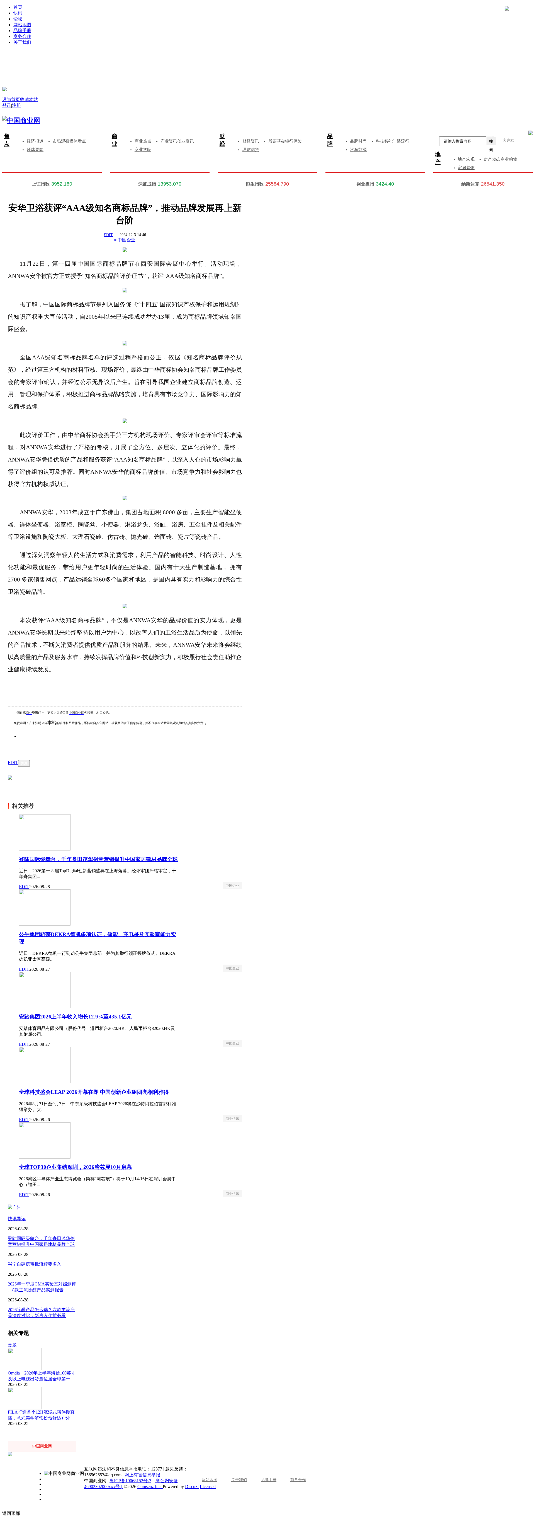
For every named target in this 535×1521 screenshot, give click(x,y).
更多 (12, 1344)
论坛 (17, 18)
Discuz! (192, 1486)
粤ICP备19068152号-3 (130, 1480)
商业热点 (143, 141)
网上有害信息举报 (142, 1474)
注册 (405, 59)
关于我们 (22, 42)
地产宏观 (466, 159)
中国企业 (232, 886)
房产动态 (492, 159)
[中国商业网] (4, 89)
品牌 (330, 140)
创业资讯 (185, 141)
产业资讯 (168, 141)
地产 (438, 158)
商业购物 (508, 159)
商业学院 (143, 149)
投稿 (273, 67)
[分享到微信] (30, 745)
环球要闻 (35, 149)
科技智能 (384, 141)
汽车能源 (358, 149)
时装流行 (401, 141)
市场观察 (61, 141)
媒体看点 (77, 141)
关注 (24, 763)
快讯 (17, 13)
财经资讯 (250, 141)
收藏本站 (29, 99)
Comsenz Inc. (150, 1486)
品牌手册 (22, 30)
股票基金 (276, 141)
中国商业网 (76, 712)
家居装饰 (466, 167)
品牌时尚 (358, 141)
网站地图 (22, 24)
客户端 (508, 140)
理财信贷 (250, 149)
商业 (114, 140)
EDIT (108, 235)
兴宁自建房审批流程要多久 (34, 1264)
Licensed (208, 1486)
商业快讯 (232, 1119)
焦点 (6, 140)
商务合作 (22, 36)
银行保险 (293, 141)
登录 (141, 59)
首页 (17, 7)
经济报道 (35, 141)
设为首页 (11, 99)
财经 (222, 140)
